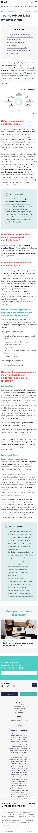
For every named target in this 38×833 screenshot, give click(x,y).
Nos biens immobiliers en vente (19, 720)
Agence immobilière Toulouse (19, 794)
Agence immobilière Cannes (19, 746)
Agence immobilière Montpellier (19, 770)
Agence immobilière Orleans (19, 779)
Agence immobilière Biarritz (19, 739)
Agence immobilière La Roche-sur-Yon (19, 759)
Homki (14, 78)
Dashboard (19, 725)
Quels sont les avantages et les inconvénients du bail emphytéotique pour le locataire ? (19, 50)
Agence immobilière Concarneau (19, 750)
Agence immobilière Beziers (19, 737)
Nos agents (19, 723)
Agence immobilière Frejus (19, 754)
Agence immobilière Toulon (19, 792)
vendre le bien (30, 400)
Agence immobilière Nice (19, 776)
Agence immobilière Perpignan (19, 783)
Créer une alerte (19, 712)
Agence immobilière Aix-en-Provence (19, 732)
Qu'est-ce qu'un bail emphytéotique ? (19, 34)
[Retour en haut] (34, 685)
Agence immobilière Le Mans (19, 761)
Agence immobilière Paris (19, 781)
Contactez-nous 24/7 (28, 694)
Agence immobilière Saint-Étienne (19, 790)
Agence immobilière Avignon (19, 735)
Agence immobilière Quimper (19, 785)
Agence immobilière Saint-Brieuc (19, 788)
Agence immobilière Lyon (19, 765)
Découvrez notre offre (19, 673)
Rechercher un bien (19, 710)
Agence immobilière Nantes (19, 772)
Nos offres (19, 718)
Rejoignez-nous (10, 694)
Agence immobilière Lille (19, 763)
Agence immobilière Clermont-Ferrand (19, 748)
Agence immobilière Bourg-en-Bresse (19, 743)
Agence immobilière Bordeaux (19, 741)
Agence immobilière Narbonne (19, 774)
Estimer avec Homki (19, 706)
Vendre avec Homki (19, 704)
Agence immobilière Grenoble (19, 755)
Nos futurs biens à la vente (19, 722)
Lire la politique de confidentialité (10, 825)
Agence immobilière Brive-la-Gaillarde (19, 744)
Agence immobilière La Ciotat (19, 757)
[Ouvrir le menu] (36, 2)
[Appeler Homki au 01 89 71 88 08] (31, 2)
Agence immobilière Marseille (19, 766)
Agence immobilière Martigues (19, 768)
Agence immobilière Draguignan (19, 752)
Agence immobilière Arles (19, 733)
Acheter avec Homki (19, 708)
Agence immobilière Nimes (19, 777)
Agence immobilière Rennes (19, 787)
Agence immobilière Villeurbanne (19, 796)
